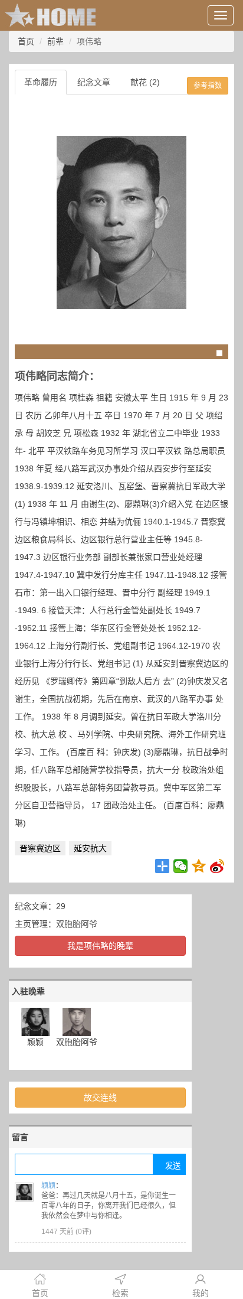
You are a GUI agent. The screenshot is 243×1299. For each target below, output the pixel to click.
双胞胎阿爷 (76, 924)
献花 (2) (145, 82)
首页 (26, 41)
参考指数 (207, 86)
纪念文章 (93, 82)
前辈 (55, 41)
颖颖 (48, 1185)
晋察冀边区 (40, 848)
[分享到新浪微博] (217, 866)
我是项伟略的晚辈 (100, 945)
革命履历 (40, 82)
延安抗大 (90, 848)
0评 (83, 1232)
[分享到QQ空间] (199, 866)
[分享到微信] (180, 866)
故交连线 (100, 1097)
